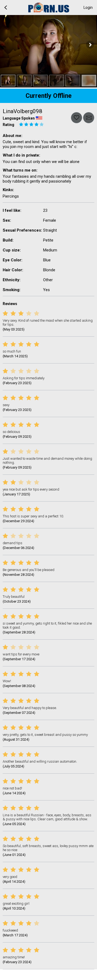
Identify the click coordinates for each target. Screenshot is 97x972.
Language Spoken (19, 118)
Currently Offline (49, 95)
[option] (8, 80)
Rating (8, 125)
